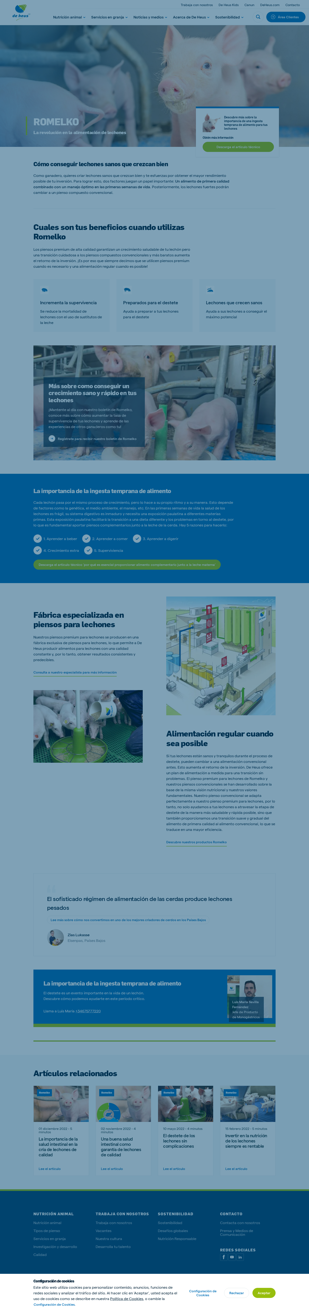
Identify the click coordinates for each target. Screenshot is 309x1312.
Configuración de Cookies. (54, 1304)
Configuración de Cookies (203, 1293)
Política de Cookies (126, 1298)
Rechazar (236, 1293)
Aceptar (264, 1293)
